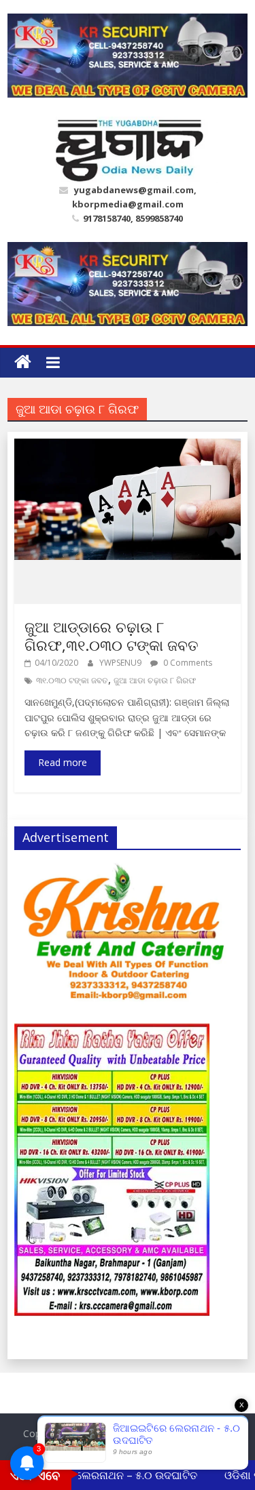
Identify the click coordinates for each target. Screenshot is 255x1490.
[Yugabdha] (22, 362)
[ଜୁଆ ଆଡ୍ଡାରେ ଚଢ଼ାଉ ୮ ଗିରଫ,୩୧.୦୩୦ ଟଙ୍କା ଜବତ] (127, 446)
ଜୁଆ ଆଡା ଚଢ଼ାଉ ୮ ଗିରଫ (155, 680)
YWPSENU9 (121, 662)
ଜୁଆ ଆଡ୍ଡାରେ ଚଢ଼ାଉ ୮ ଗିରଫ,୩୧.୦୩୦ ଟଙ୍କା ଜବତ (111, 635)
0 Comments (186, 662)
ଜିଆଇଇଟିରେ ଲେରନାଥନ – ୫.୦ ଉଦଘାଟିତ (100, 1475)
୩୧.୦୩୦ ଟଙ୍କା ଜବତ (72, 680)
